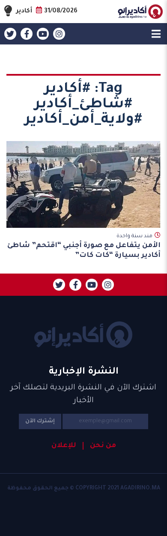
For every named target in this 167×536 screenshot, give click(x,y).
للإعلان (63, 446)
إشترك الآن (40, 421)
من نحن (103, 446)
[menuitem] (99, 446)
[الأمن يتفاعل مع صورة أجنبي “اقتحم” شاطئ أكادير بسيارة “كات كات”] (83, 184)
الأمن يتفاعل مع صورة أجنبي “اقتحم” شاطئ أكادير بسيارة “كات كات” (84, 250)
